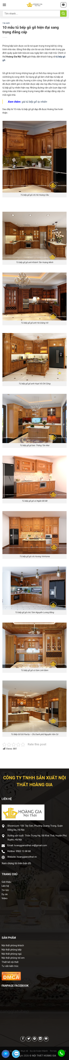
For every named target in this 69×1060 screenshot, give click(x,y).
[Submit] (63, 13)
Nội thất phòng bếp (12, 949)
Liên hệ (5, 886)
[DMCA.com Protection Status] (11, 975)
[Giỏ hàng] (63, 4)
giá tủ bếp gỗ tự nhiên (34, 101)
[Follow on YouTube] (46, 1038)
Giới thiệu (6, 882)
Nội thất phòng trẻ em (13, 958)
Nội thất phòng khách (13, 945)
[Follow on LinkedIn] (40, 1038)
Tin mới (6, 23)
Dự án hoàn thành (39, 1051)
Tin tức (5, 890)
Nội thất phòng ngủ (12, 954)
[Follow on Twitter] (28, 1038)
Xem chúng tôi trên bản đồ (16, 863)
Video (5, 898)
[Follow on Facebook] (23, 1038)
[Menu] (4, 5)
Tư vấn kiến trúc (10, 966)
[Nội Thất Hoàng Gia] (34, 4)
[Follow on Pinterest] (34, 1038)
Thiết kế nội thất (10, 962)
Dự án (5, 894)
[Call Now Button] (61, 1053)
